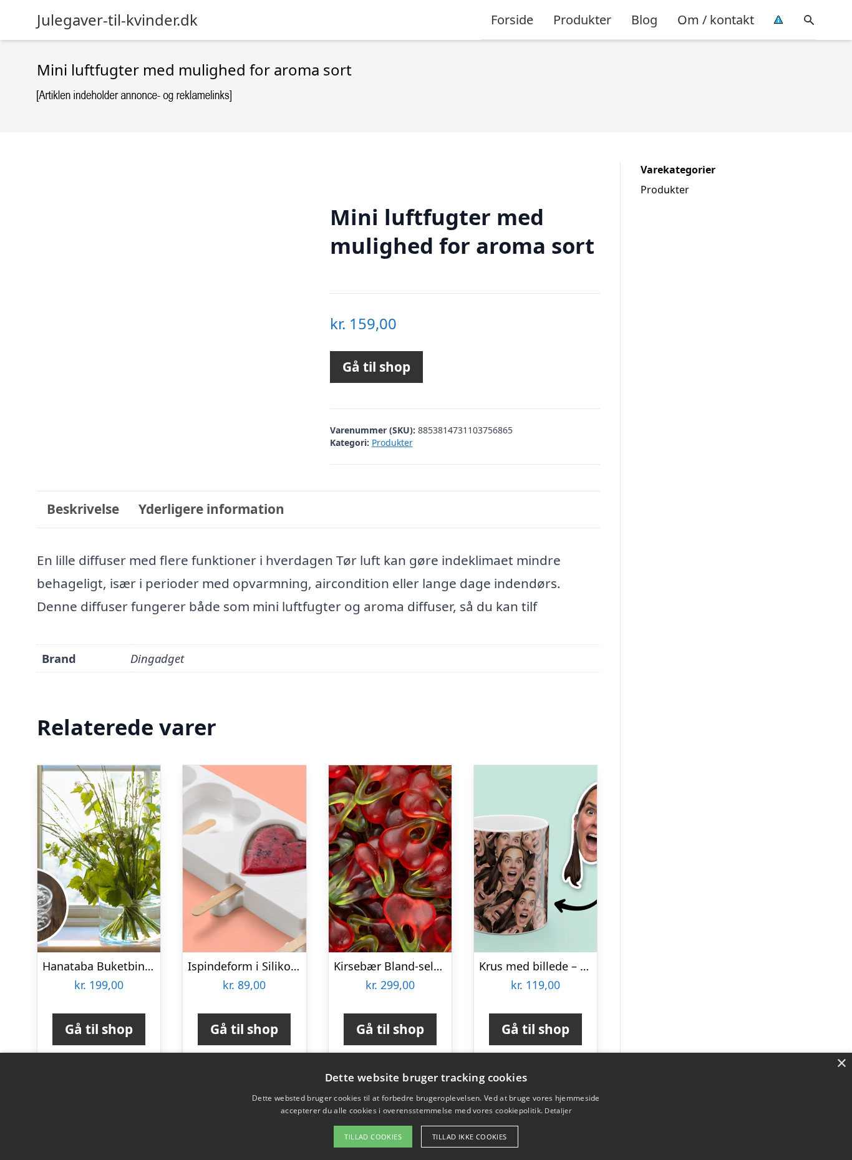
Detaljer (558, 1110)
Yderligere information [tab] (211, 509)
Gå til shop (376, 366)
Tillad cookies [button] (373, 1136)
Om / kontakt (715, 19)
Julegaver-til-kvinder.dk (117, 20)
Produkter (582, 19)
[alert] (426, 1106)
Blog (644, 19)
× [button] (841, 1063)
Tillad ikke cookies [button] (469, 1136)
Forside (512, 19)
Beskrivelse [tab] (83, 509)
